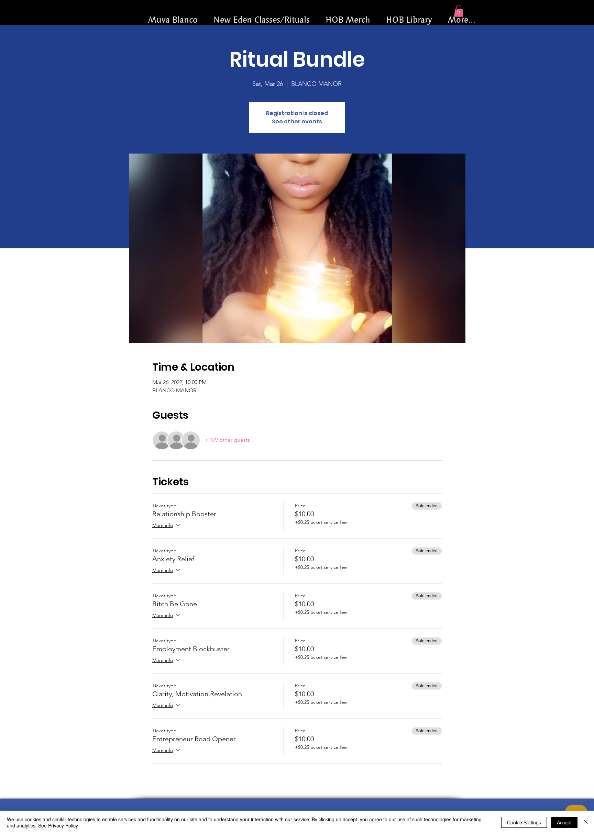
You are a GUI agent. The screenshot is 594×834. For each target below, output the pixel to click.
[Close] (586, 822)
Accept (564, 822)
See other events (297, 121)
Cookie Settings (524, 822)
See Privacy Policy (58, 825)
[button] (459, 11)
